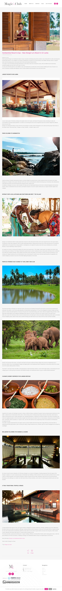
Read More (54, 589)
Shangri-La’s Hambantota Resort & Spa (17, 538)
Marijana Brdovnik (9, 54)
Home (43, 568)
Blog (43, 573)
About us (44, 569)
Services (43, 571)
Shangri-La (6, 544)
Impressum (44, 574)
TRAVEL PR (4, 54)
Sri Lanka (10, 544)
